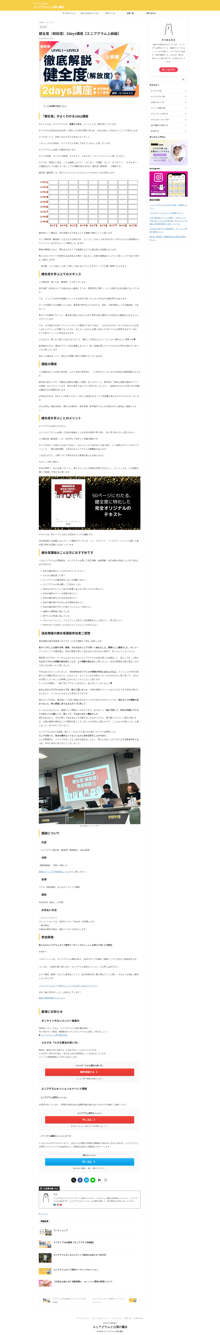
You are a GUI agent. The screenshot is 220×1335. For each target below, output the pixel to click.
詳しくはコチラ (168, 70)
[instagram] (58, 1205)
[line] (92, 1180)
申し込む (87, 1119)
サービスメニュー (69, 13)
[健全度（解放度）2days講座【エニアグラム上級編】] (86, 1180)
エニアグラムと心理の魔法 (49, 7)
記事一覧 (130, 13)
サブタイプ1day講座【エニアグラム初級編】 (74, 1242)
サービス (44, 1214)
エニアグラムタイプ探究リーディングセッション (75, 1269)
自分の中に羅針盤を (110, 1323)
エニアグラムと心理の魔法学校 (54, 1035)
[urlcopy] (105, 1180)
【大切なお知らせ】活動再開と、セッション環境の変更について (83, 1281)
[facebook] (80, 1180)
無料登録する (87, 1071)
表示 (64, 106)
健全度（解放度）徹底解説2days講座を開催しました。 (168, 238)
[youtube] (61, 1205)
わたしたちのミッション (90, 13)
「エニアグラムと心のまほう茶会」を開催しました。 (168, 206)
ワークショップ (60, 1230)
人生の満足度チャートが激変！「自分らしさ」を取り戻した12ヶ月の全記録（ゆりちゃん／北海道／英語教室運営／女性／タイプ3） (168, 221)
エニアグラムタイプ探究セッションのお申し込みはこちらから (69, 986)
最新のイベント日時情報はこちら (54, 871)
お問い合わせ (151, 13)
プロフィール (110, 13)
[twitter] (73, 1180)
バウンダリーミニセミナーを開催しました (166, 213)
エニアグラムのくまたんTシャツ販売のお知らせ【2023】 (80, 1255)
